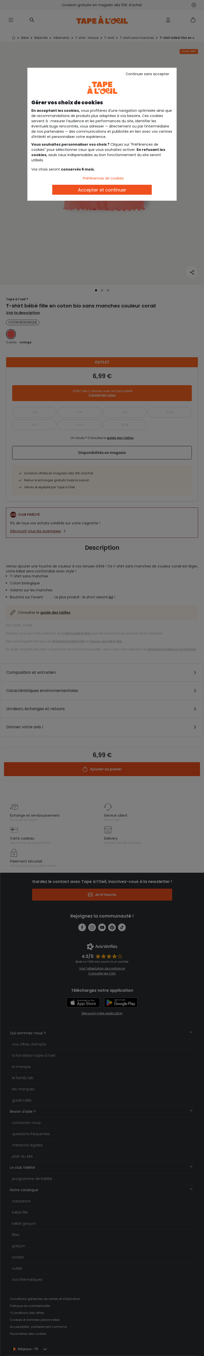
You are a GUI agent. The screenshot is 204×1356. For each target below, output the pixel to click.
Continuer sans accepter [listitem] (147, 73)
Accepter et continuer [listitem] (102, 190)
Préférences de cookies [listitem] (103, 178)
